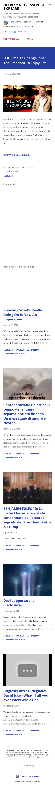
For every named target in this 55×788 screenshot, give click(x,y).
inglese (29, 167)
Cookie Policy (27, 765)
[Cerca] (43, 5)
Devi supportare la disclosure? (19, 602)
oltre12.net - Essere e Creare (21, 7)
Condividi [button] (8, 175)
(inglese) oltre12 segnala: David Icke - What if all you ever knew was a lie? (25, 695)
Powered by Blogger (29, 776)
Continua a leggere (14, 353)
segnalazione (10, 171)
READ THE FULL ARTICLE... (16, 155)
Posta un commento (27, 349)
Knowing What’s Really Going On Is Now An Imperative (22, 314)
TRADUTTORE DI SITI (24, 26)
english (19, 167)
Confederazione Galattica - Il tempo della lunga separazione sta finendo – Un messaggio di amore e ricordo (27, 413)
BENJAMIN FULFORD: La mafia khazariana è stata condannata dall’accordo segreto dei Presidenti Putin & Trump (27, 517)
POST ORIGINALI (11, 38)
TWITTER (21, 31)
